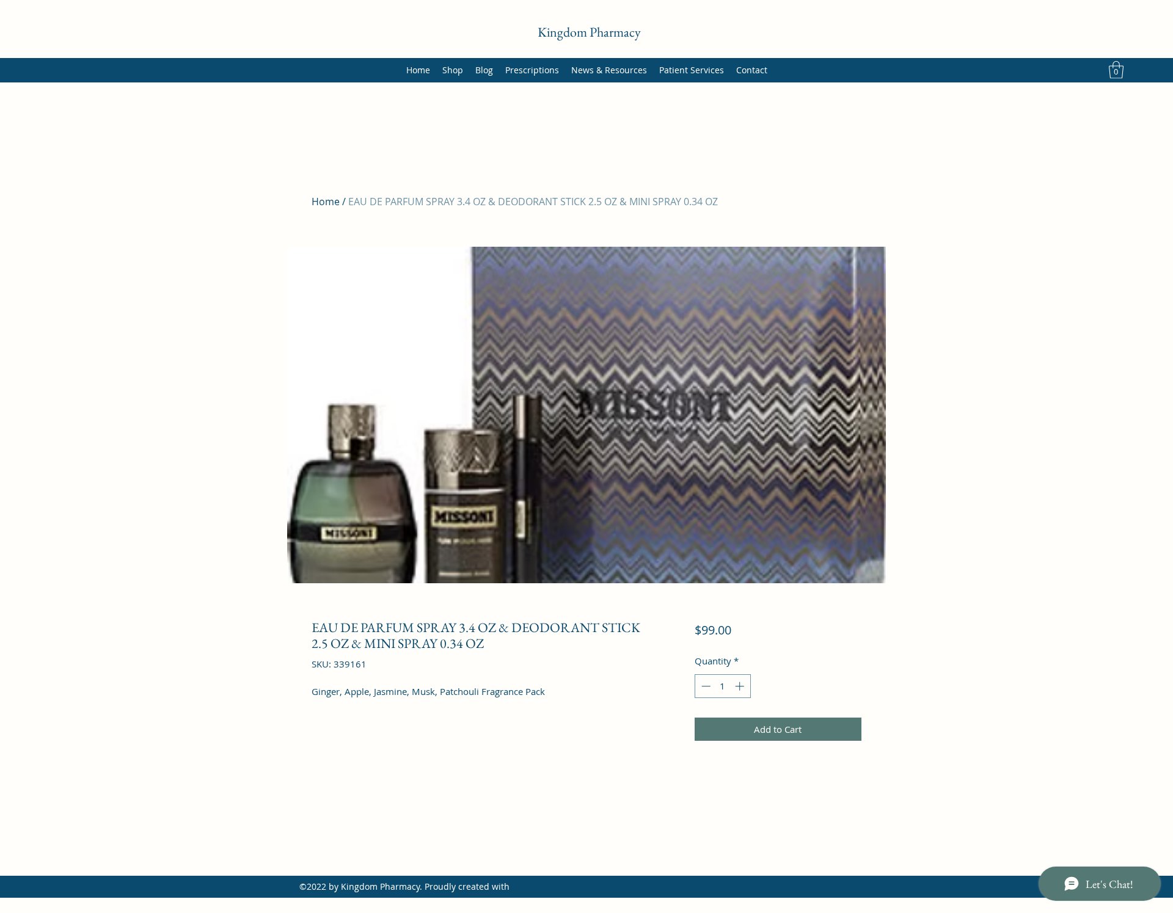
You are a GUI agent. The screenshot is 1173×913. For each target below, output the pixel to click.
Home (326, 201)
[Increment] (741, 686)
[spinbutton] (722, 686)
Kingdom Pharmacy (589, 32)
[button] (1116, 70)
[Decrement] (704, 686)
